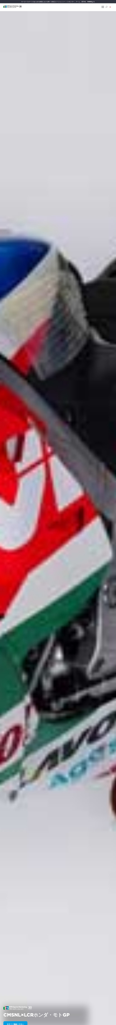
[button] (110, 7)
